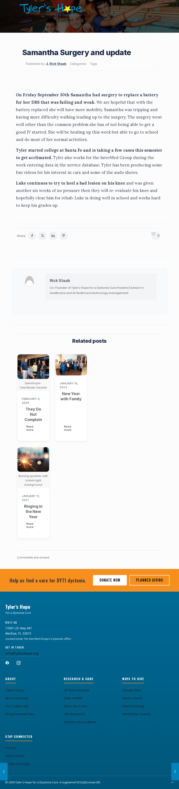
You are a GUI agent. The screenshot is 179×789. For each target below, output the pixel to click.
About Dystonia (16, 698)
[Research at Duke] (175, 771)
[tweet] (42, 235)
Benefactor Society (136, 714)
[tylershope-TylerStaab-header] (33, 366)
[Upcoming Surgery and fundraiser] (4, 771)
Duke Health (73, 698)
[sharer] (32, 235)
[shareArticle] (53, 235)
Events (10, 748)
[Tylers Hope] (51, 10)
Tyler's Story (14, 690)
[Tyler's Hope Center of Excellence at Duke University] (71, 364)
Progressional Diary (20, 714)
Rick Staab (58, 64)
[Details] (43, 370)
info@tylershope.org (22, 653)
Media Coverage (17, 764)
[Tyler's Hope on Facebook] (9, 664)
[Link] (63, 235)
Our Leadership (17, 706)
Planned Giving (149, 580)
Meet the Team (75, 706)
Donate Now (110, 580)
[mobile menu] (157, 10)
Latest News (15, 755)
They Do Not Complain (33, 414)
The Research (74, 714)
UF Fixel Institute (76, 690)
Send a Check (132, 698)
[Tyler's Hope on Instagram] (21, 664)
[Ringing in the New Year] (33, 459)
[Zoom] (43, 360)
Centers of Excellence (80, 722)
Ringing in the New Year (33, 511)
